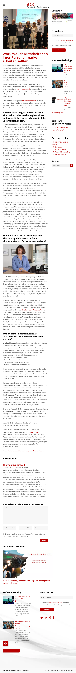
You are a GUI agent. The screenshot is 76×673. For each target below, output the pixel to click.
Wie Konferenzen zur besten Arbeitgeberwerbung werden (22, 625)
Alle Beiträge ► (11, 651)
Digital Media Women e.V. (32, 310)
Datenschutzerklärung (67, 40)
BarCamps (58, 147)
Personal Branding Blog (62, 152)
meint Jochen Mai (23, 89)
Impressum (25, 670)
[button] (5, 643)
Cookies (19, 670)
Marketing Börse (60, 149)
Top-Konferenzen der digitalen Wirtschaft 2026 (68, 69)
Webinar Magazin (60, 154)
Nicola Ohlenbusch (29, 101)
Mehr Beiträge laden (58, 113)
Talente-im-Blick (33, 432)
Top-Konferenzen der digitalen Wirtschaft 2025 (68, 101)
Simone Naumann (40, 451)
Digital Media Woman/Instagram (20, 451)
